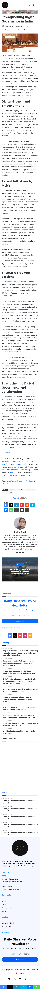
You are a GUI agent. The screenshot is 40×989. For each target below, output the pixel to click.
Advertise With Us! (8, 923)
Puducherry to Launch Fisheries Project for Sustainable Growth (20, 571)
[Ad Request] (20, 14)
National (32, 458)
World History (13, 470)
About (4, 901)
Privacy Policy (7, 908)
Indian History (24, 470)
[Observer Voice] (5, 5)
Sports (19, 461)
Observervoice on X (10, 739)
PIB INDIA (9, 493)
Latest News (21, 490)
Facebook (29, 481)
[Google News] (20, 498)
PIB (3, 493)
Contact (4, 904)
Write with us (6, 926)
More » (32, 549)
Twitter (13, 481)
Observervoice (31, 490)
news (14, 461)
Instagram (21, 481)
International (7, 461)
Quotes (19, 464)
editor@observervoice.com (15, 889)
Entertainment (7, 475)
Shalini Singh (9, 26)
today (12, 472)
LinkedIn (5, 484)
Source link (6, 453)
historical (12, 467)
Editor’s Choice (27, 461)
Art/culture (6, 464)
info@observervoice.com (14, 882)
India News (12, 490)
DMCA (4, 911)
